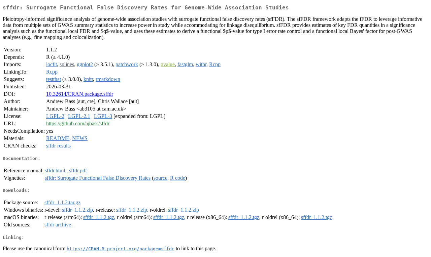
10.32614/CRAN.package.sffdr (79, 94)
